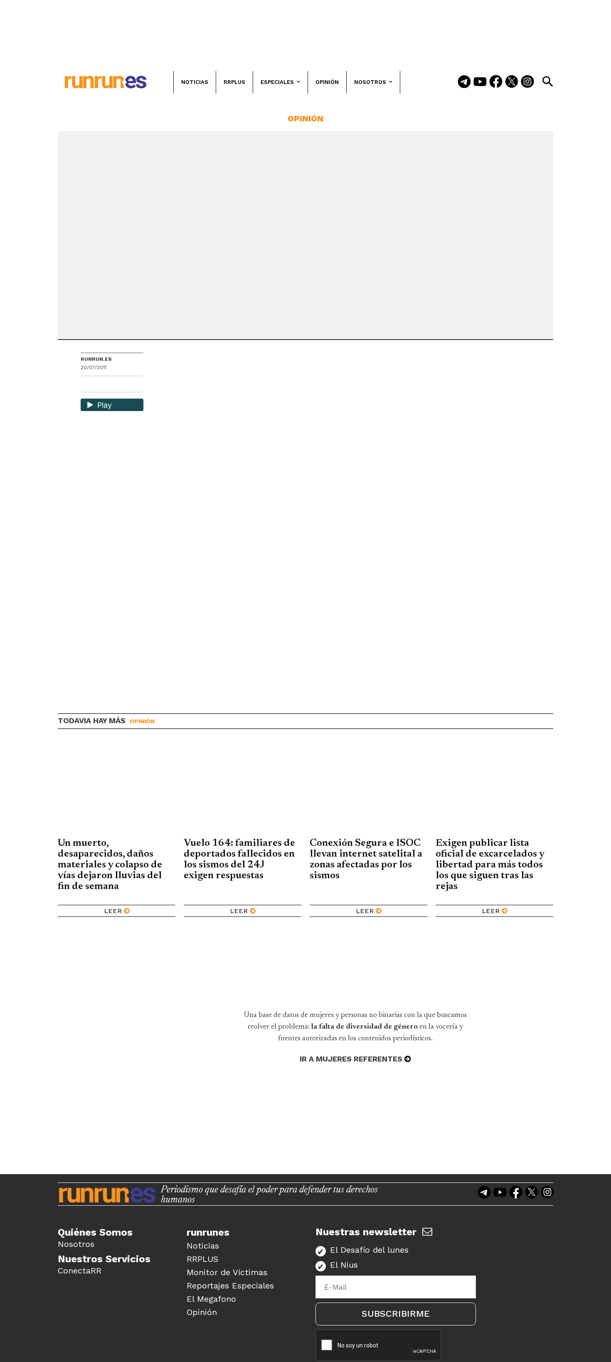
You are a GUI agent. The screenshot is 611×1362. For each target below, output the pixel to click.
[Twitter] (511, 82)
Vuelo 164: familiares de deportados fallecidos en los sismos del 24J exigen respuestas (239, 859)
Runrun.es (96, 359)
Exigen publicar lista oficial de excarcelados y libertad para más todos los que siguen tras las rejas (490, 865)
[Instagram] (527, 82)
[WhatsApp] (102, 385)
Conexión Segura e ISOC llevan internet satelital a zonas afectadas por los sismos (366, 859)
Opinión (305, 118)
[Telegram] (464, 82)
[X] (130, 385)
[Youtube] (480, 82)
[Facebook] (496, 82)
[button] (547, 81)
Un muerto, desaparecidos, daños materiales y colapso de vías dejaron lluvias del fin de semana (110, 865)
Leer (113, 911)
